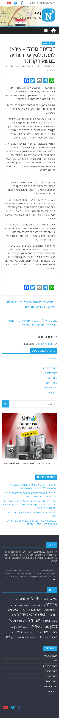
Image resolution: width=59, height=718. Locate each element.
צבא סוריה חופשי (28, 632)
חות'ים (53, 614)
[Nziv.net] (53, 30)
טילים (14, 615)
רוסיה (39, 636)
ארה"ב (51, 605)
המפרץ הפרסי (35, 609)
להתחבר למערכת (46, 343)
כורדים (25, 621)
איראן (8, 66)
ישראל (34, 620)
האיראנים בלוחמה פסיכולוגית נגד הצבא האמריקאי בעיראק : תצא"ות (32, 304)
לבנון (53, 626)
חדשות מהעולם (50, 358)
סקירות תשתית (50, 387)
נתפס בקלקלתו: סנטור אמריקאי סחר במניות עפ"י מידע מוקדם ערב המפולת (31, 323)
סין (54, 70)
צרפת (19, 631)
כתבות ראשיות (51, 382)
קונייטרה (12, 632)
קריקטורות (52, 392)
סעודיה (52, 632)
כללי (55, 363)
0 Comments (31, 66)
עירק (39, 631)
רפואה (32, 637)
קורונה (48, 70)
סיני (12, 627)
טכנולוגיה (51, 620)
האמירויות (18, 605)
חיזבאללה (42, 614)
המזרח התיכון (50, 609)
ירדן (42, 620)
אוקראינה (46, 599)
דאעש (26, 605)
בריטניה (41, 605)
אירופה (24, 599)
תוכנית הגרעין (16, 637)
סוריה (35, 626)
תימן (8, 637)
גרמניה (33, 605)
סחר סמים (26, 627)
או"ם (55, 599)
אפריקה (16, 599)
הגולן (11, 605)
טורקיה (21, 614)
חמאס (30, 614)
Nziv (18, 66)
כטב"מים (18, 621)
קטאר (46, 637)
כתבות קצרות (48, 43)
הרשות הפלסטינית (18, 609)
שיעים (25, 637)
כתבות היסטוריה (50, 368)
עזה (45, 631)
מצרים (44, 626)
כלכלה (11, 620)
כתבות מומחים (51, 372)
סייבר (20, 627)
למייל (55, 579)
